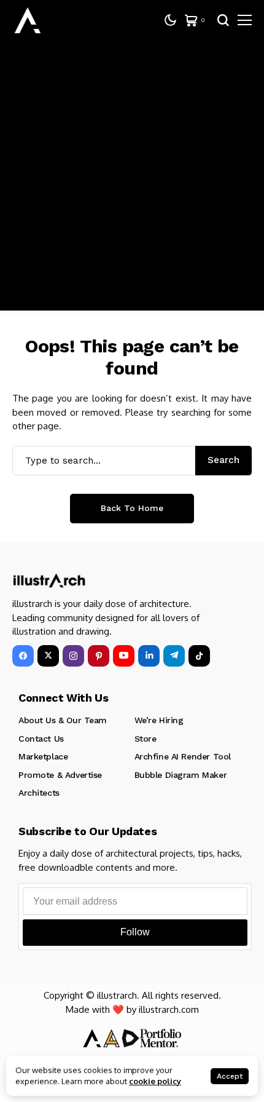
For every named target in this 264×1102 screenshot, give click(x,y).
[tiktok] (199, 656)
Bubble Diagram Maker (180, 775)
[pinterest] (98, 656)
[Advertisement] (132, 178)
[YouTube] (123, 656)
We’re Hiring (159, 720)
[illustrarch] (27, 20)
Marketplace (43, 756)
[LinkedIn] (149, 656)
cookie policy (155, 1081)
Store (145, 738)
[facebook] (23, 656)
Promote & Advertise (60, 775)
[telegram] (174, 656)
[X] (48, 656)
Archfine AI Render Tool (182, 756)
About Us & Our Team (62, 720)
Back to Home (132, 508)
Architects (39, 793)
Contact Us (41, 738)
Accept (230, 1076)
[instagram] (73, 656)
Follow (135, 932)
